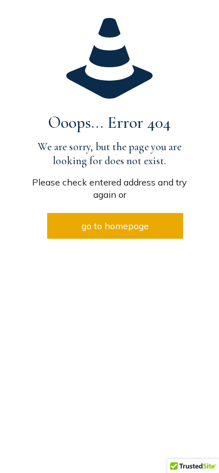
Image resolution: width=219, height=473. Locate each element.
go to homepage (115, 225)
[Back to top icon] (196, 450)
